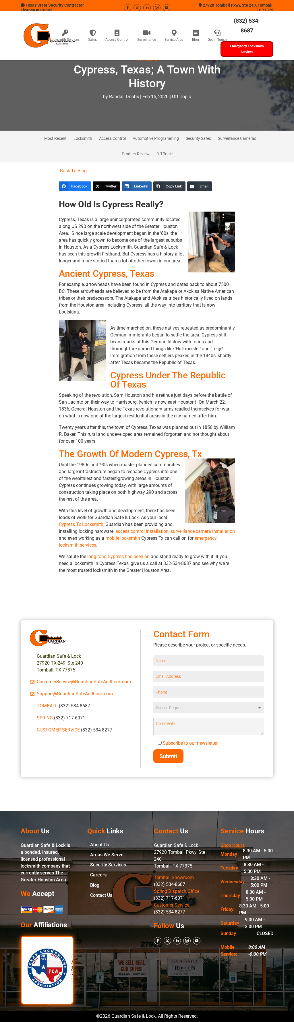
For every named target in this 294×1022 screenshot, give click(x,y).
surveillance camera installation (203, 531)
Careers (98, 875)
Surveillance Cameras (237, 138)
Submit (168, 756)
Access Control (112, 138)
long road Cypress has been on (118, 556)
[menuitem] (65, 35)
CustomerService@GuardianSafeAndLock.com (84, 681)
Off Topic (181, 96)
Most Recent (55, 138)
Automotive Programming (156, 138)
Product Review (136, 154)
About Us (99, 844)
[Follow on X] (137, 7)
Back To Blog (73, 170)
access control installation (142, 531)
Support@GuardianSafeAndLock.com (75, 693)
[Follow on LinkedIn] (147, 7)
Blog (94, 885)
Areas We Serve (106, 855)
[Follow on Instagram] (156, 7)
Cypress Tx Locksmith (81, 524)
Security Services (108, 865)
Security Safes (198, 138)
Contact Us (101, 895)
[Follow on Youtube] (166, 7)
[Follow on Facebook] (127, 7)
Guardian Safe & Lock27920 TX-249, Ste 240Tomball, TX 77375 (60, 663)
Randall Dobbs (124, 96)
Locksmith (83, 138)
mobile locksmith (122, 538)
